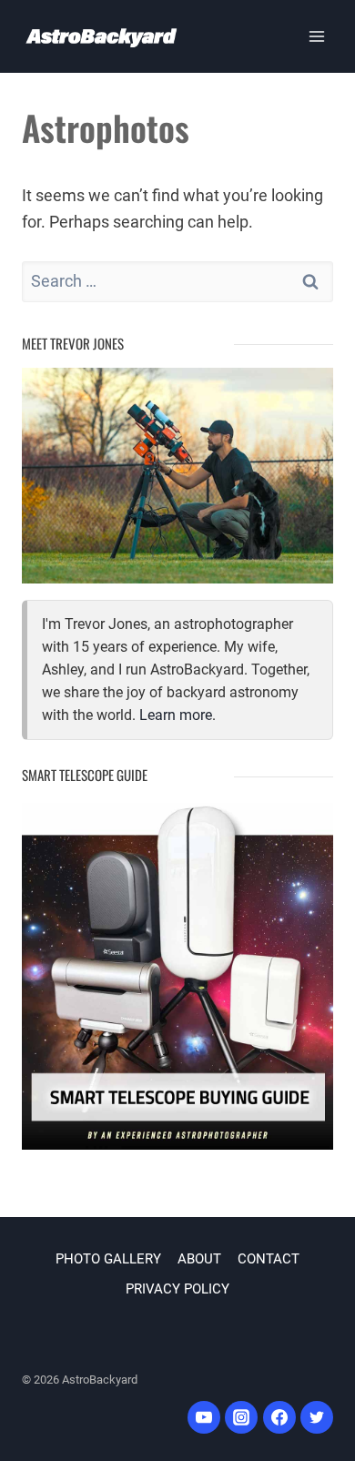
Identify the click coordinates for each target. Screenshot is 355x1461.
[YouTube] (204, 1417)
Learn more (175, 715)
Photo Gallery (108, 1259)
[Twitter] (316, 1417)
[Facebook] (279, 1417)
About (199, 1259)
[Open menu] (316, 36)
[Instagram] (241, 1417)
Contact (268, 1259)
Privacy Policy (177, 1289)
